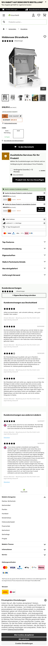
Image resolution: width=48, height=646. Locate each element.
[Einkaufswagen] (44, 15)
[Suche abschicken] (4, 22)
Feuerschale (6, 526)
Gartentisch (6, 530)
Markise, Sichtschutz (8, 501)
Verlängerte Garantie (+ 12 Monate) (23, 171)
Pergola (4, 538)
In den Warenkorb (26, 147)
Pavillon (4, 509)
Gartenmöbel (12, 29)
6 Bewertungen (18, 41)
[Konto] (33, 15)
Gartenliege (6, 534)
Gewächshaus (6, 518)
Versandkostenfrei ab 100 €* (37, 9)
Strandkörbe (24, 29)
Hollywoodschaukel (8, 522)
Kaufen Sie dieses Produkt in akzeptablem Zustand (20, 204)
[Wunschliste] (38, 15)
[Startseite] (6, 29)
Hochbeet (5, 513)
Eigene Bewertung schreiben (25, 295)
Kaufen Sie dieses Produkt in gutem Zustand (18, 193)
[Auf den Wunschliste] (45, 36)
